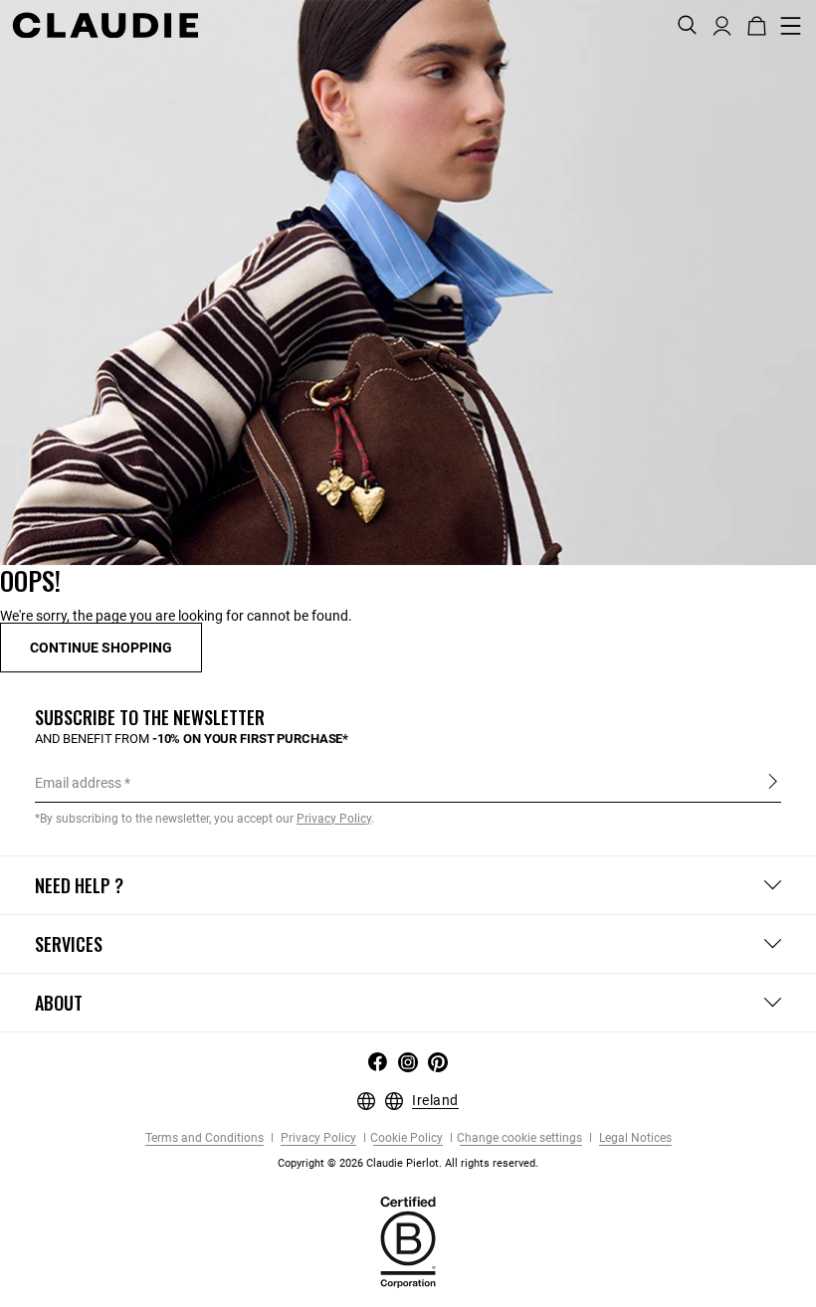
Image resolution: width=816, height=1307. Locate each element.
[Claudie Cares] (408, 1241)
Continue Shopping (101, 647)
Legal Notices (634, 1138)
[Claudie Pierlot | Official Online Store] (105, 25)
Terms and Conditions (204, 1138)
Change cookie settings (519, 1138)
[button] (722, 24)
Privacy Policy (317, 1138)
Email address (78, 783)
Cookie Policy (406, 1138)
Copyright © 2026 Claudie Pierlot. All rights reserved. (408, 1163)
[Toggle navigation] (791, 26)
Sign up (772, 782)
